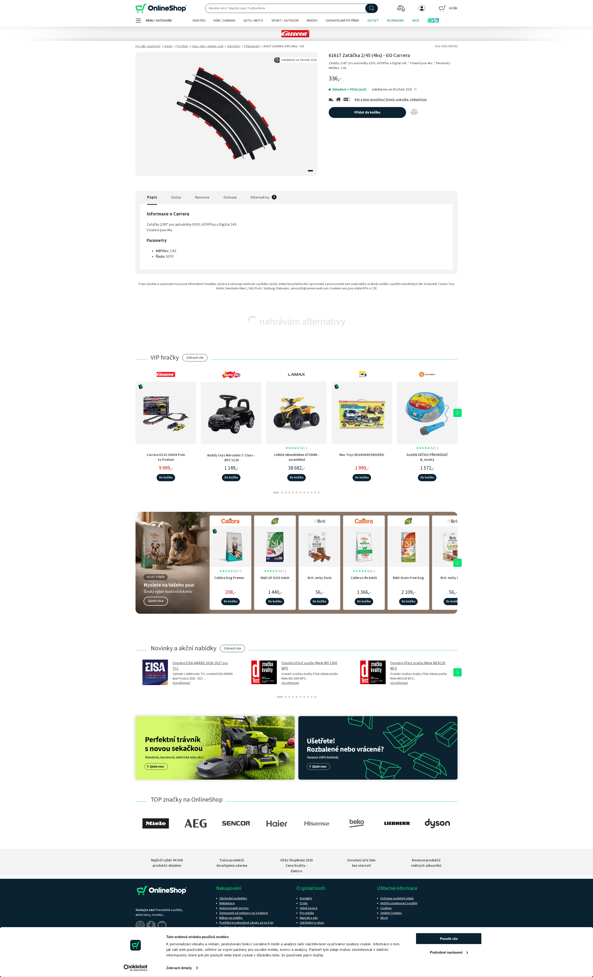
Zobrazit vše (195, 357)
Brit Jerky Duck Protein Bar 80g (319, 580)
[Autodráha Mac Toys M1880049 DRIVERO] (361, 412)
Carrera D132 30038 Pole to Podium (166, 457)
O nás (304, 903)
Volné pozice (309, 908)
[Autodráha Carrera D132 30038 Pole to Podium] (165, 412)
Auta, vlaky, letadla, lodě (207, 46)
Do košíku (166, 477)
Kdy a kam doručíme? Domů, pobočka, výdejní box (391, 99)
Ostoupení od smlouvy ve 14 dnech (243, 913)
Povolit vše (449, 939)
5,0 (296, 448)
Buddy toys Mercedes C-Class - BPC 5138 (231, 458)
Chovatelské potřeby (342, 20)
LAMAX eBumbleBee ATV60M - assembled (296, 457)
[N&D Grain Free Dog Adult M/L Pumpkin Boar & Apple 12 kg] (408, 546)
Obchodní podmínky (233, 898)
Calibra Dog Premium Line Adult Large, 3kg (230, 580)
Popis (152, 197)
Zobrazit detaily (179, 968)
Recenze (202, 197)
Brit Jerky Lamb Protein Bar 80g (453, 580)
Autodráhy (233, 46)
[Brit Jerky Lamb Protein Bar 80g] (453, 546)
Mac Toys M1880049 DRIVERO (361, 454)
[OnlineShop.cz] (161, 8)
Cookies (386, 908)
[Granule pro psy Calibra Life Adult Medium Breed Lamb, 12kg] (364, 546)
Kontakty (306, 898)
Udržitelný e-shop (312, 922)
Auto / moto (253, 20)
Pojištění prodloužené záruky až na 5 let (246, 922)
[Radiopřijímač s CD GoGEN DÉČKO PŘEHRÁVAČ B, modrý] (427, 412)
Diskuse (230, 197)
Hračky (312, 20)
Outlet (373, 20)
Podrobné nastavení (446, 952)
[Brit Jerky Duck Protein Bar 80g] (319, 546)
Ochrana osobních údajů (397, 898)
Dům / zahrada (224, 20)
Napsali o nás (309, 918)
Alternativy (260, 197)
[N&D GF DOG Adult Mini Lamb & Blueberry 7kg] (275, 546)
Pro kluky (182, 46)
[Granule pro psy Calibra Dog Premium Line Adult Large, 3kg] (230, 546)
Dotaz (176, 197)
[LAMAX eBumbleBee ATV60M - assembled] (296, 412)
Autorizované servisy (234, 908)
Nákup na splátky (231, 918)
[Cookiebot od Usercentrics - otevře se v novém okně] (135, 967)
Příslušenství (252, 46)
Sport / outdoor (285, 20)
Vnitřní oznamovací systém (398, 903)
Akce (415, 20)
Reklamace (227, 903)
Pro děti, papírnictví (148, 46)
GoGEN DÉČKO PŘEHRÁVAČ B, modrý (427, 457)
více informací (181, 683)
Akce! (384, 918)
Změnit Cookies (391, 913)
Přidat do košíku (367, 112)
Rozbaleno (395, 20)
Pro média (307, 913)
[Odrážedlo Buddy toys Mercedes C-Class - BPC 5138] (231, 413)
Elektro (199, 20)
